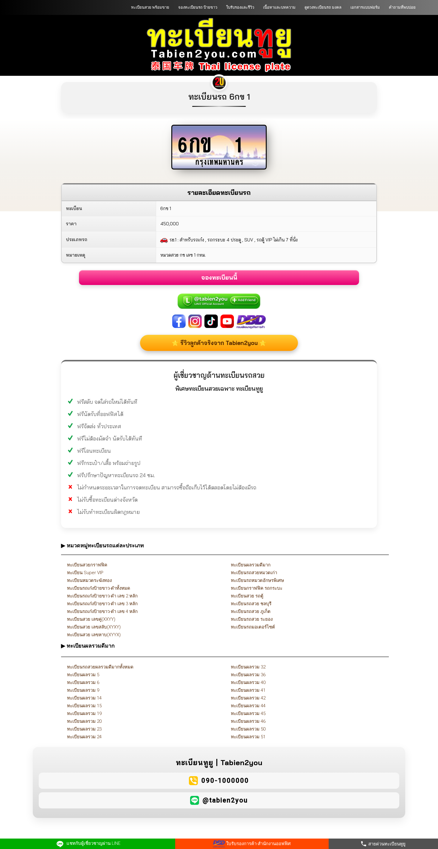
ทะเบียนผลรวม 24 (84, 736)
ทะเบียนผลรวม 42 (248, 698)
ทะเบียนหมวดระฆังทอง (89, 580)
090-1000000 (225, 780)
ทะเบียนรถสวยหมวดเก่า (254, 572)
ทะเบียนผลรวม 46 (248, 721)
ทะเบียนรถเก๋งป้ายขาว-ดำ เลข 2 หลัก (102, 596)
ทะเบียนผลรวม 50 (248, 729)
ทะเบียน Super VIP (85, 572)
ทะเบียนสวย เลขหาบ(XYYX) (94, 634)
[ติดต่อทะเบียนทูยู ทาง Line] (219, 298)
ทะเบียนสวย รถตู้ (247, 596)
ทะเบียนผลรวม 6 (83, 682)
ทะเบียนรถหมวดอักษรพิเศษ (257, 580)
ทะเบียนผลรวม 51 (248, 736)
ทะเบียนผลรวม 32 (248, 667)
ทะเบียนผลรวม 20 (84, 721)
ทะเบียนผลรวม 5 (83, 674)
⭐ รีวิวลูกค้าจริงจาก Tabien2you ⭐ (219, 342)
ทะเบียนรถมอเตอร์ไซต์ (253, 627)
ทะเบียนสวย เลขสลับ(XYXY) (94, 627)
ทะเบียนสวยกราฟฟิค (87, 565)
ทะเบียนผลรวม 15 (84, 705)
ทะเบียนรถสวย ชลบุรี (251, 603)
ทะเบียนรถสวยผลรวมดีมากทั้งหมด (100, 667)
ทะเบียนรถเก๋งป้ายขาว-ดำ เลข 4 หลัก (102, 611)
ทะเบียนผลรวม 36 (248, 674)
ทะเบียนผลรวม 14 (84, 698)
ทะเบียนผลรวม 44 (248, 705)
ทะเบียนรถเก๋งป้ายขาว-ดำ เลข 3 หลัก (102, 603)
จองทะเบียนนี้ (219, 277)
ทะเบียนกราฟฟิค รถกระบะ (256, 588)
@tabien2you (225, 800)
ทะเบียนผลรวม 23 (84, 729)
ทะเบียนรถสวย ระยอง (252, 619)
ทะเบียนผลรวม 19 (84, 713)
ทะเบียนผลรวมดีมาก (251, 565)
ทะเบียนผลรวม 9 (83, 690)
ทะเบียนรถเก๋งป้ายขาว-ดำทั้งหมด (98, 588)
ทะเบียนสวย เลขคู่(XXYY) (91, 619)
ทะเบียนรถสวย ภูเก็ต (251, 611)
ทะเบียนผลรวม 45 (248, 713)
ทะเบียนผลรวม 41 (248, 690)
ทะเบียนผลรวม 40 (248, 682)
